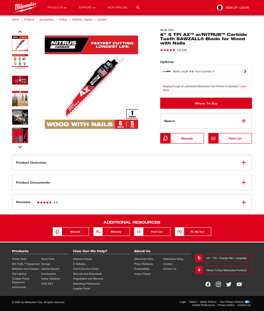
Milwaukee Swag (173, 259)
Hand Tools (47, 259)
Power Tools (19, 259)
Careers (168, 264)
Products (29, 19)
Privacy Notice (226, 305)
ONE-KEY (47, 283)
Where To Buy (206, 103)
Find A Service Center (86, 268)
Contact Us (170, 268)
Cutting (63, 19)
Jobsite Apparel (50, 268)
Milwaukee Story (144, 259)
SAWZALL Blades (82, 19)
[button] (20, 43)
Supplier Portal (81, 288)
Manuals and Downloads (87, 273)
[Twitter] (229, 284)
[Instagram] (218, 284)
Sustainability (142, 268)
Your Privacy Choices (232, 301)
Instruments (19, 287)
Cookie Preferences (203, 305)
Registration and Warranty (88, 278)
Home (15, 19)
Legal (183, 301)
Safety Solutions (50, 278)
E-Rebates (79, 264)
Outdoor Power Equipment (21, 280)
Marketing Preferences (86, 283)
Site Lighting (19, 273)
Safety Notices (208, 301)
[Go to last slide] (20, 31)
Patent (193, 301)
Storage (45, 264)
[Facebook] (208, 284)
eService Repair (82, 259)
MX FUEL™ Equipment (26, 264)
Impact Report (142, 273)
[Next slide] (20, 147)
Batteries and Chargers (25, 268)
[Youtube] (239, 284)
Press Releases (143, 264)
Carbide (102, 19)
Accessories (47, 19)
